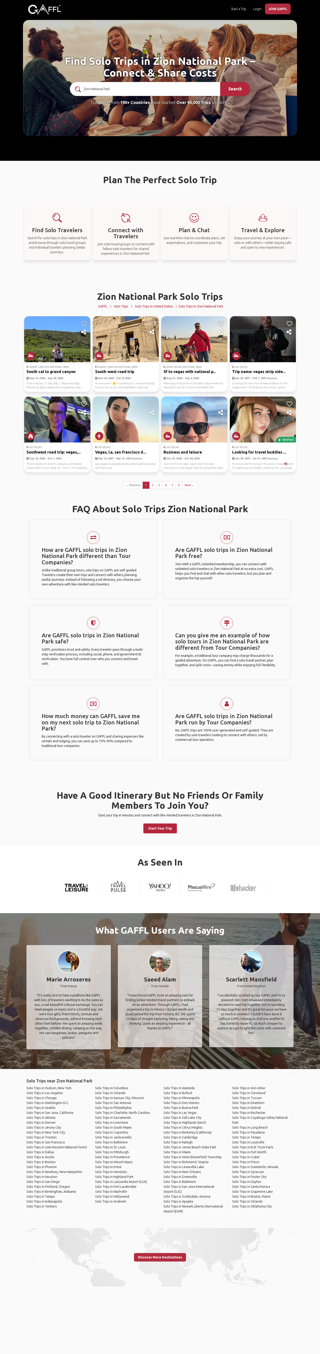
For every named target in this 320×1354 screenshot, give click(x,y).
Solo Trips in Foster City (249, 1177)
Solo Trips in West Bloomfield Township (193, 1157)
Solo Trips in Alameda (179, 1088)
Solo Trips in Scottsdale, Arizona (187, 1196)
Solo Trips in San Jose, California (49, 1113)
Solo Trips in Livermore (111, 1122)
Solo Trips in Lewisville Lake (184, 1167)
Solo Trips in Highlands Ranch (185, 1122)
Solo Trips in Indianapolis (44, 1201)
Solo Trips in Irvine (108, 1167)
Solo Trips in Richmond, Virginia (186, 1162)
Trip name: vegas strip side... (259, 371)
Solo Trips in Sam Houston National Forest (56, 1147)
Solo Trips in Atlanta (41, 1117)
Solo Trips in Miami (177, 1152)
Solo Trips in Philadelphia (113, 1108)
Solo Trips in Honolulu (111, 1172)
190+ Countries (135, 102)
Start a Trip (238, 9)
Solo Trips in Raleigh (178, 1142)
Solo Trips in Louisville (248, 1142)
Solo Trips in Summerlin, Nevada (255, 1167)
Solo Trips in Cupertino (111, 1132)
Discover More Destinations (160, 1257)
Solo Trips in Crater (246, 1157)
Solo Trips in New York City (45, 1132)
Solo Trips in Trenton (41, 1137)
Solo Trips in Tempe (246, 1137)
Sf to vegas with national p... (190, 371)
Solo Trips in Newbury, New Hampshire (54, 1172)
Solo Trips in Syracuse (248, 1172)
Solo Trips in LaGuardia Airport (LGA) (121, 1182)
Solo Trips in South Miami (113, 1127)
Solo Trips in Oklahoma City (252, 1206)
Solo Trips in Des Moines (181, 1103)
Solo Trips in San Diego (43, 1182)
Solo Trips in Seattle (41, 1108)
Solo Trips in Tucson (247, 1098)
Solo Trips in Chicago (41, 1098)
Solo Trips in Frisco (245, 1162)
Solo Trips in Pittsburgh (112, 1152)
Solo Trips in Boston (41, 1162)
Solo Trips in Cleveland (248, 1093)
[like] (84, 323)
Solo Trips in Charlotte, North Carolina (122, 1113)
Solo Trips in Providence (112, 1157)
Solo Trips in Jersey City (43, 1127)
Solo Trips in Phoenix (41, 1167)
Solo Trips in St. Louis (110, 1147)
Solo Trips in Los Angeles (44, 1093)
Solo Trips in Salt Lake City (182, 1117)
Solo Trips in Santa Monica (251, 1187)
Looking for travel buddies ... (259, 452)
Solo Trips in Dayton (246, 1182)
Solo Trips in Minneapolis (182, 1098)
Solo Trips (121, 306)
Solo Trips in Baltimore (111, 1142)
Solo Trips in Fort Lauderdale (116, 1187)
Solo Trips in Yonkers (41, 1206)
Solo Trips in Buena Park (181, 1108)
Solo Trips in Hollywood (112, 1196)
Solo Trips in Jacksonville (113, 1137)
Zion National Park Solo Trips (160, 296)
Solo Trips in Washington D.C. (47, 1103)
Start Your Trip (160, 828)
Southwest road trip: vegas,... (53, 452)
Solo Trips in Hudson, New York (48, 1088)
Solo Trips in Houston (41, 1177)
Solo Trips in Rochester (249, 1113)
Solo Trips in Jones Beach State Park (190, 1147)
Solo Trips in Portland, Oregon (48, 1187)
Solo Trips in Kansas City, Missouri (119, 1098)
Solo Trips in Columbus (111, 1088)
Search (235, 88)
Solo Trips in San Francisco (45, 1142)
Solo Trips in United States (154, 306)
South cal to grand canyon (51, 371)
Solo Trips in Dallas (40, 1152)
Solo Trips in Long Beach (250, 1127)
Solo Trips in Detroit (246, 1108)
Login (257, 9)
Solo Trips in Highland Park (114, 1177)
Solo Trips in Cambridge (181, 1137)
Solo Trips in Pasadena (248, 1132)
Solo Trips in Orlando (110, 1093)
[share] (84, 332)
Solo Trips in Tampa (40, 1196)
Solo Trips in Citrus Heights (183, 1127)
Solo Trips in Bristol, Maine (251, 1196)
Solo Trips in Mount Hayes (114, 1162)
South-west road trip (114, 371)
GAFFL (102, 306)
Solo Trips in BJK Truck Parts (252, 1147)
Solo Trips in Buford (178, 1093)
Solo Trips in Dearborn (248, 1103)
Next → (189, 485)
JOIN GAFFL (277, 9)
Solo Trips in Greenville (180, 1177)
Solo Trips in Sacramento (113, 1117)
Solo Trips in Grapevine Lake (252, 1191)
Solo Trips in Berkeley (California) (188, 1132)
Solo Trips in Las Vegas (180, 1113)
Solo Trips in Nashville (111, 1191)
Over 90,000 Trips (193, 102)
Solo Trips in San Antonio (113, 1103)
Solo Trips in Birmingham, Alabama (51, 1191)
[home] (44, 9)
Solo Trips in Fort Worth (249, 1152)
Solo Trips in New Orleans (182, 1172)
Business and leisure (183, 452)
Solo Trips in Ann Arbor (248, 1088)
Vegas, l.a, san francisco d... (120, 452)
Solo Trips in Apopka (178, 1201)
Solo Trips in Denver (41, 1122)
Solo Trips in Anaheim (110, 1201)
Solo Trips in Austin (40, 1157)
